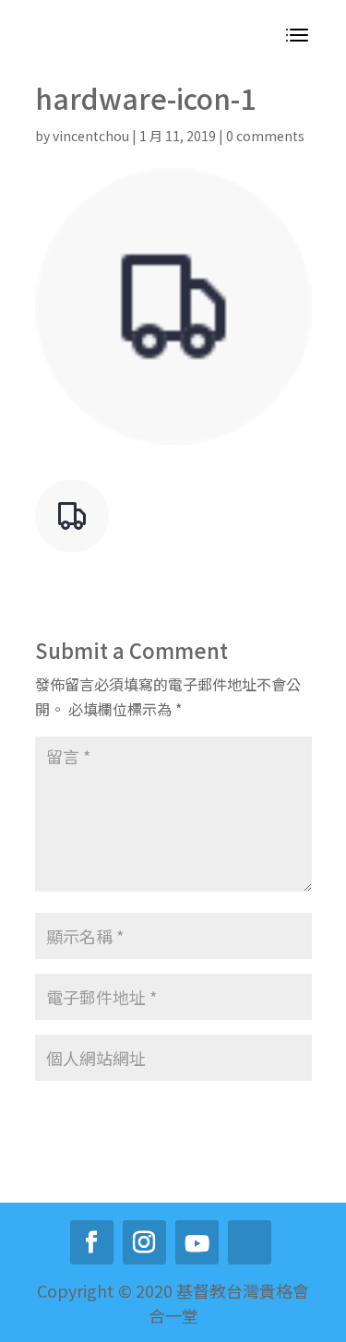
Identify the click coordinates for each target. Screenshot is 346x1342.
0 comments (265, 135)
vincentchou (91, 135)
